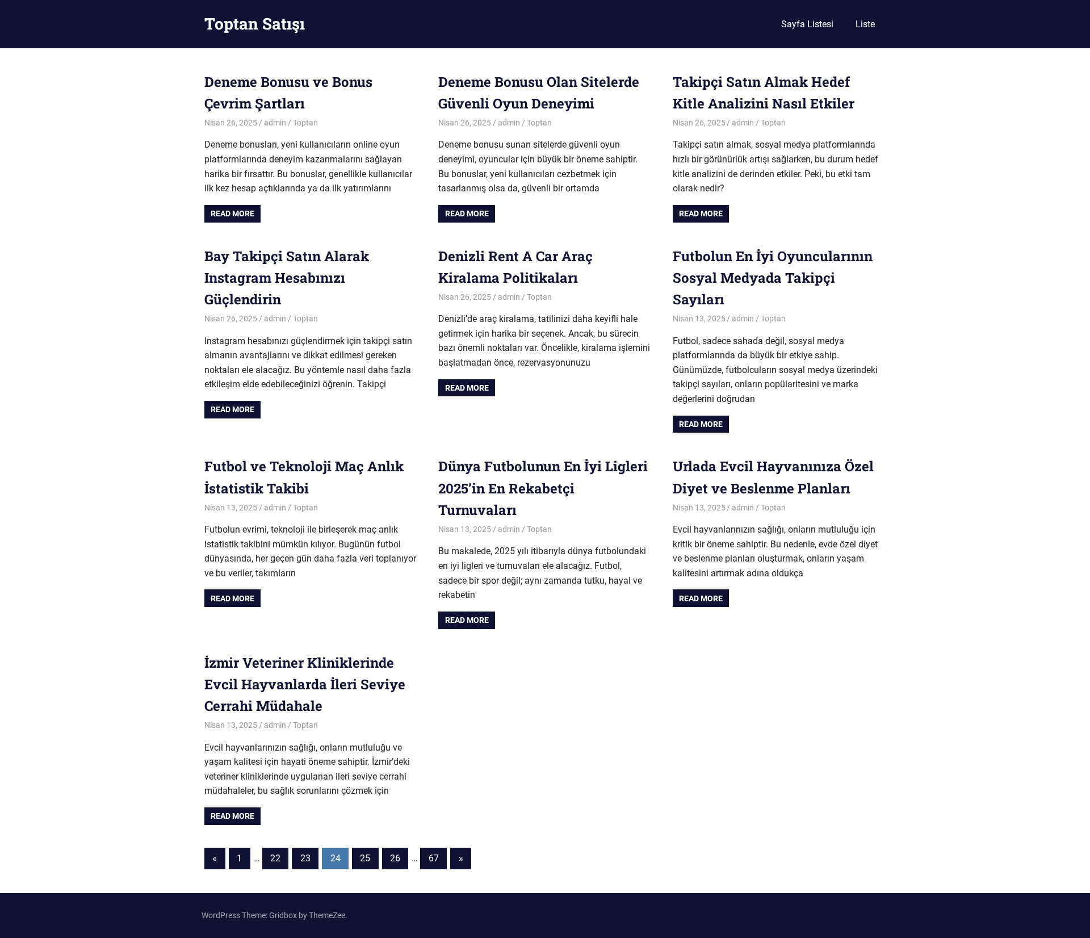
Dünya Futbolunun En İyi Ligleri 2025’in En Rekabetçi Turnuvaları (543, 488)
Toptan (305, 122)
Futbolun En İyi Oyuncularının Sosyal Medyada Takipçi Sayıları (773, 278)
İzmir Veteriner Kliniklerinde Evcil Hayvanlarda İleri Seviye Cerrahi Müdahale (304, 684)
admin (275, 122)
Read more (232, 213)
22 (275, 858)
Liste (865, 24)
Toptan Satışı (254, 23)
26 (395, 858)
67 (434, 858)
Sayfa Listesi (807, 24)
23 (305, 858)
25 (365, 858)
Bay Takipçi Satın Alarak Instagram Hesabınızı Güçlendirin (286, 278)
